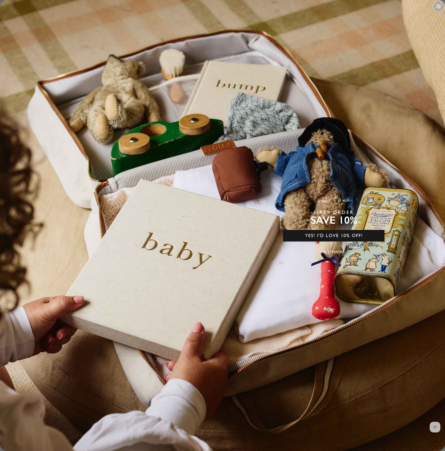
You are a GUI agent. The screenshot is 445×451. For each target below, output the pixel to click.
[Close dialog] (439, 6)
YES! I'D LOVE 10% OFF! (334, 235)
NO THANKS (334, 252)
